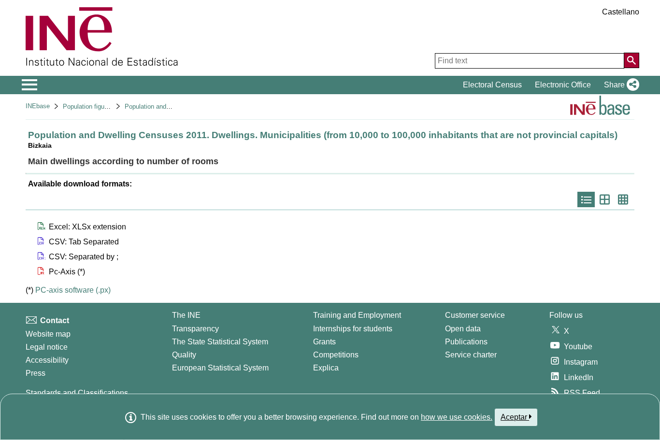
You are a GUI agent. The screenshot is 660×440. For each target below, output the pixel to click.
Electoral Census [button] (492, 85)
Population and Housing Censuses (173, 106)
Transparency (195, 329)
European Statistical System (220, 368)
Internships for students (352, 329)
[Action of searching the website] (631, 60)
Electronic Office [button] (563, 85)
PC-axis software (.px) (73, 290)
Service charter (471, 355)
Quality (184, 355)
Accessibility (47, 360)
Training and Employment (357, 315)
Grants (324, 342)
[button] (619, 85)
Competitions (336, 355)
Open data (463, 329)
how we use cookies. (456, 417)
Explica (326, 368)
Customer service (475, 315)
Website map (48, 334)
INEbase (38, 106)
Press (35, 373)
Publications (466, 342)
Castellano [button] (620, 12)
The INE (186, 315)
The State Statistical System (220, 342)
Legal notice (47, 347)
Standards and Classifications (77, 393)
